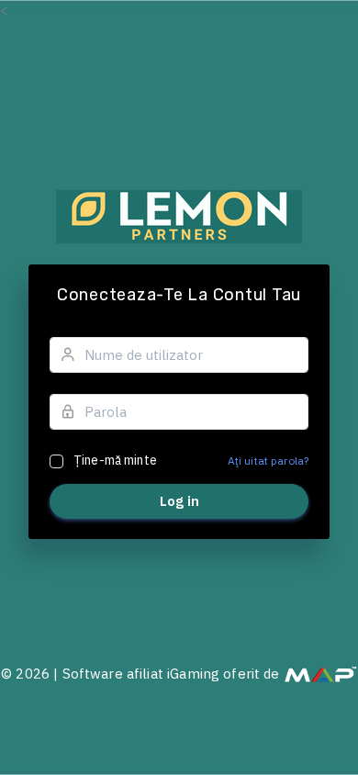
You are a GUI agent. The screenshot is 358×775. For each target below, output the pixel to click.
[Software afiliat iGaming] (320, 673)
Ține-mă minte (115, 460)
